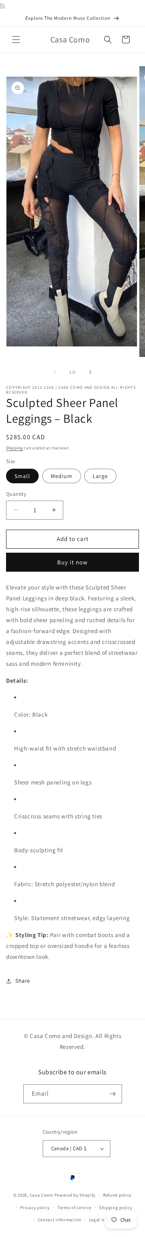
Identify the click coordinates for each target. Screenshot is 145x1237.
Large (100, 476)
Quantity (16, 494)
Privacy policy (35, 1207)
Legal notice (102, 1219)
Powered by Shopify (75, 1195)
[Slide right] (90, 372)
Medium (61, 476)
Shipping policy (116, 1207)
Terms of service (74, 1207)
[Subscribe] (113, 1093)
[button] (16, 39)
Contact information (59, 1219)
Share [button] (22, 980)
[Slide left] (55, 372)
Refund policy (117, 1195)
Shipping (14, 448)
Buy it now (72, 562)
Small (22, 476)
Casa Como (41, 1195)
